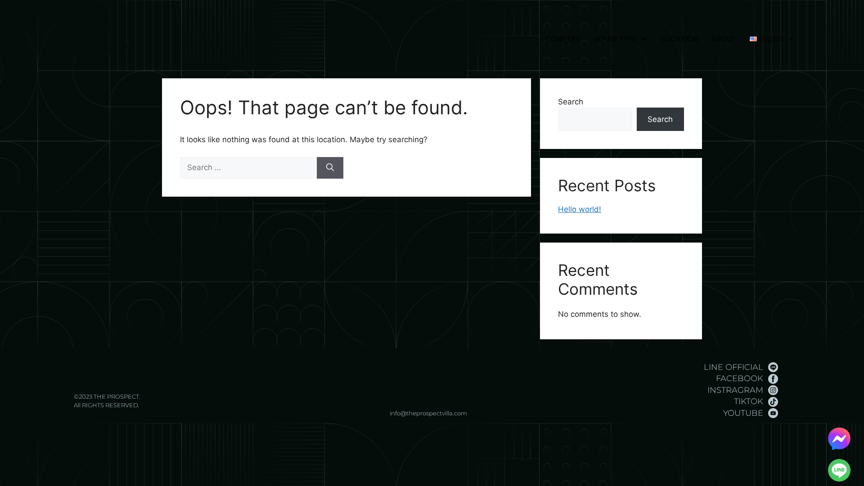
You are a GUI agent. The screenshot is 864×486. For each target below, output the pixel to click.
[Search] (330, 168)
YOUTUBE (743, 413)
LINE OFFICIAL (733, 367)
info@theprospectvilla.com (428, 413)
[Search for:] (248, 167)
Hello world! (579, 209)
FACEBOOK (739, 378)
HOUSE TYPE (615, 39)
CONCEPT (562, 39)
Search (570, 101)
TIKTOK (748, 401)
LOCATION (680, 39)
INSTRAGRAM (735, 390)
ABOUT (723, 39)
